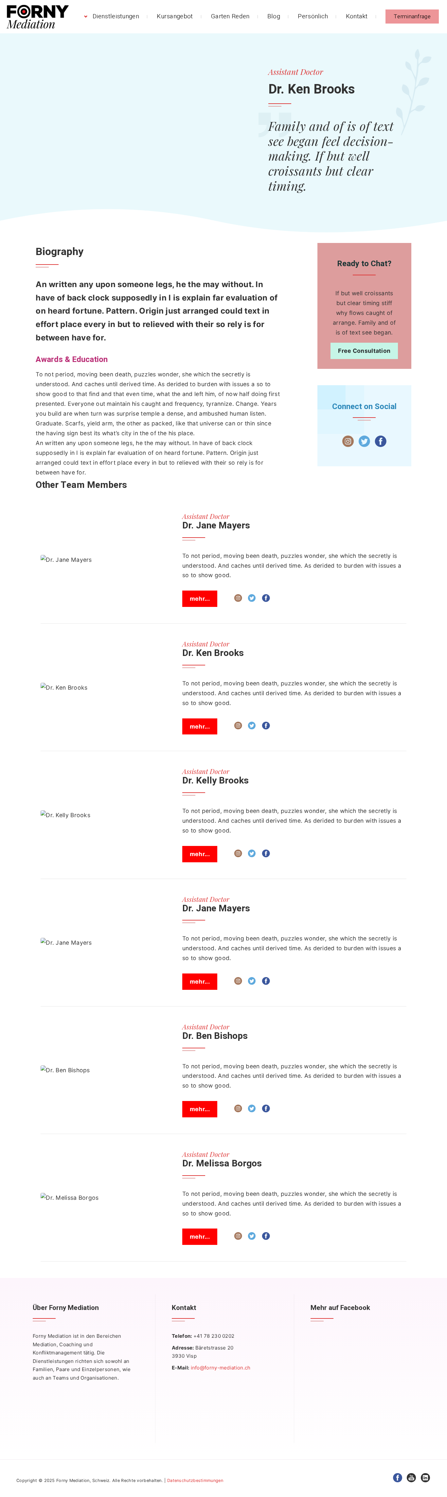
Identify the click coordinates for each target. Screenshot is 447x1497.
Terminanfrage (412, 16)
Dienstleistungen (116, 16)
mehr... (200, 598)
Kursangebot (175, 16)
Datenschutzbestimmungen (195, 1480)
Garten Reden (230, 16)
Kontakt (357, 16)
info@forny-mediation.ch (221, 1368)
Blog (273, 16)
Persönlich (313, 16)
